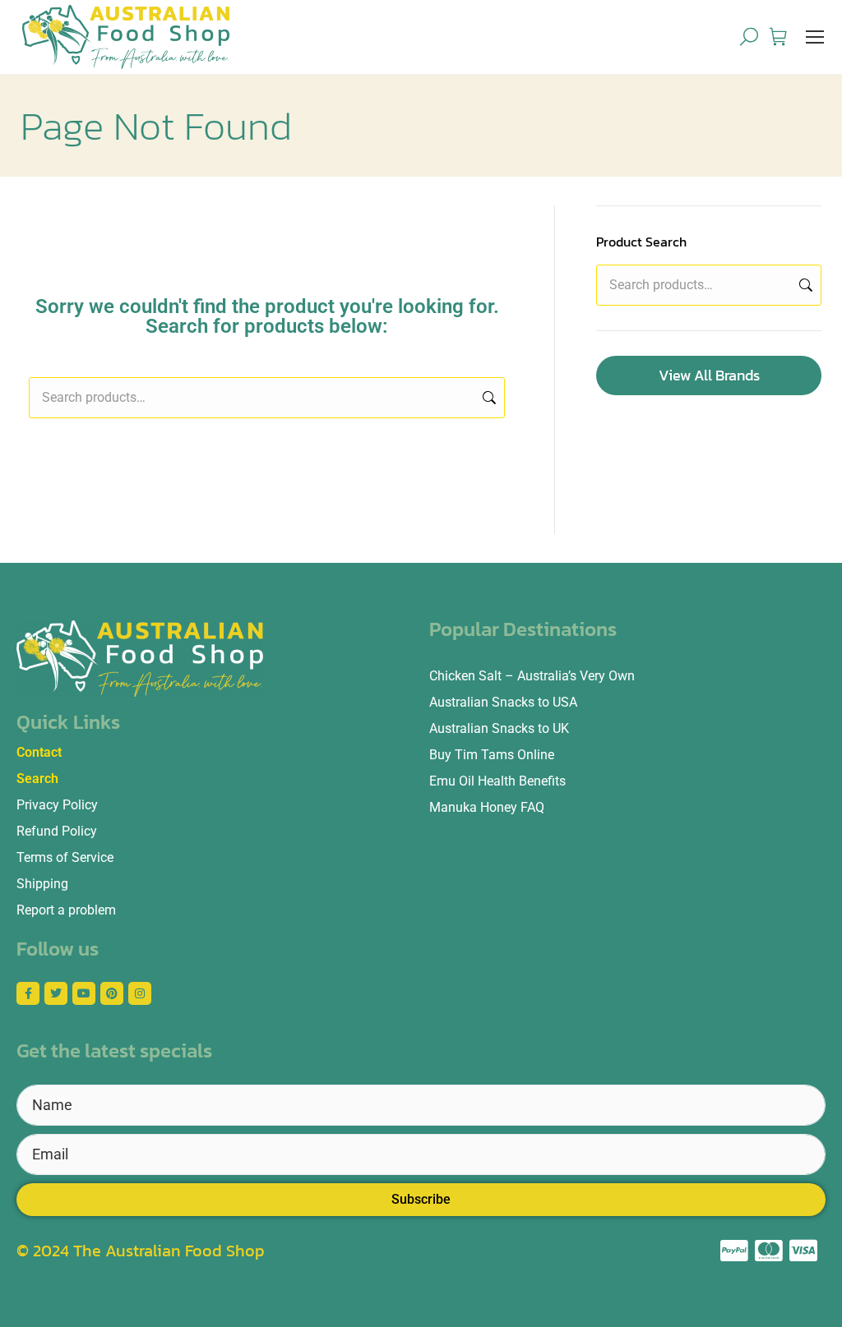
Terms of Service (64, 857)
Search (487, 397)
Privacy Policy (57, 805)
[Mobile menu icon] (815, 37)
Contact (39, 752)
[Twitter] (55, 993)
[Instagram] (139, 993)
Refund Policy (56, 831)
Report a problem (66, 910)
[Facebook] (27, 993)
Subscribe (421, 1199)
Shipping (42, 884)
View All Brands (709, 375)
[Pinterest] (111, 993)
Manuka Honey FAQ (486, 807)
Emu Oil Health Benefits (497, 781)
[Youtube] (83, 993)
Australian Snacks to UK (499, 728)
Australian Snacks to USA (503, 702)
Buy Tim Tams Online (491, 755)
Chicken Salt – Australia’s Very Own (532, 676)
